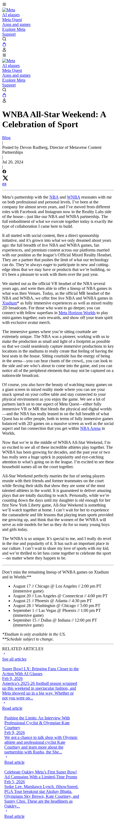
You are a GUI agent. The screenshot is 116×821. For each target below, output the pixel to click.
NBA (54, 197)
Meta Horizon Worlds (77, 312)
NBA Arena (90, 428)
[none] (40, 706)
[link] (8, 10)
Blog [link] (6, 137)
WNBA (73, 197)
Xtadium (9, 303)
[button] (58, 5)
